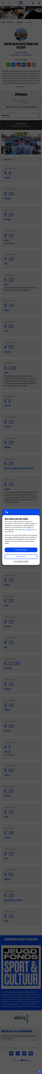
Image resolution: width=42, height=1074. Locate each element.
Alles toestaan (21, 550)
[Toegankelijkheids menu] (40, 1072)
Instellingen (21, 556)
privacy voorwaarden (27, 529)
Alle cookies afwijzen (21, 561)
